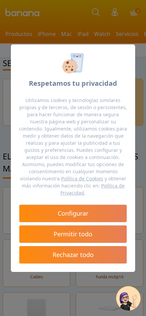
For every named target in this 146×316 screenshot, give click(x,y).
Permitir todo (73, 234)
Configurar (73, 213)
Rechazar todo (73, 255)
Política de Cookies (82, 178)
